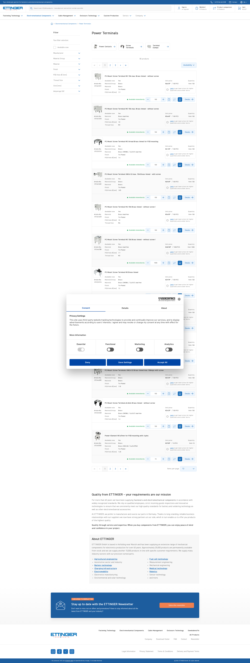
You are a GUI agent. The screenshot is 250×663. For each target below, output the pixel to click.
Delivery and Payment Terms (188, 651)
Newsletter (195, 639)
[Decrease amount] (148, 99)
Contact (184, 639)
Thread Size (58, 80)
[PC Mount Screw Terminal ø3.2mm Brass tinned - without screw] (98, 403)
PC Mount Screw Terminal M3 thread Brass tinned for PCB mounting (131, 141)
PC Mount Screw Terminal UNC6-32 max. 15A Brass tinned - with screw (133, 174)
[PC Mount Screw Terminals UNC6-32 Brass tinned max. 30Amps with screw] (98, 371)
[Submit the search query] (31, 8)
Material (56, 64)
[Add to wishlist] (169, 99)
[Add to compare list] (174, 99)
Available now (63, 47)
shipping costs (69, 660)
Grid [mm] (57, 86)
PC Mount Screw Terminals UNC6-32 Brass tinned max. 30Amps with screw (134, 370)
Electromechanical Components (132, 630)
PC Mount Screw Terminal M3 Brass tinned (121, 272)
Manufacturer (58, 53)
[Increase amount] (163, 99)
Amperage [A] (58, 91)
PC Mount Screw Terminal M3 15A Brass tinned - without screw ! (130, 240)
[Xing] (65, 651)
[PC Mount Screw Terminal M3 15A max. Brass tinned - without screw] (98, 76)
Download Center (163, 639)
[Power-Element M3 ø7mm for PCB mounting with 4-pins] (98, 436)
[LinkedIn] (53, 651)
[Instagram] (72, 651)
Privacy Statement (146, 651)
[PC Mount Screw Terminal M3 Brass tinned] (98, 273)
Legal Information (128, 651)
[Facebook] (59, 651)
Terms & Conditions (165, 651)
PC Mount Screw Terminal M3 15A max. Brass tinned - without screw (132, 76)
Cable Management (155, 630)
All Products (194, 635)
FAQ (175, 639)
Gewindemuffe (193, 630)
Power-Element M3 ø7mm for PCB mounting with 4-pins (126, 436)
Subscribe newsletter (177, 605)
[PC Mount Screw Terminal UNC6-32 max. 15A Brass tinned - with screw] (98, 174)
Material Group (59, 59)
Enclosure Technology (175, 630)
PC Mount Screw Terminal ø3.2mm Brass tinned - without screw (130, 403)
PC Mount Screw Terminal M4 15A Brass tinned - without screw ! (130, 207)
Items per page (173, 469)
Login (172, 88)
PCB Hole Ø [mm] (60, 75)
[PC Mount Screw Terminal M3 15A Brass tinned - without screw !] (98, 240)
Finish (55, 69)
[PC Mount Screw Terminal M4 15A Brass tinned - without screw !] (98, 207)
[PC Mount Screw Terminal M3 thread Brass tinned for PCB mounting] (98, 142)
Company (148, 639)
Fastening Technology (107, 630)
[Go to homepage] (13, 8)
